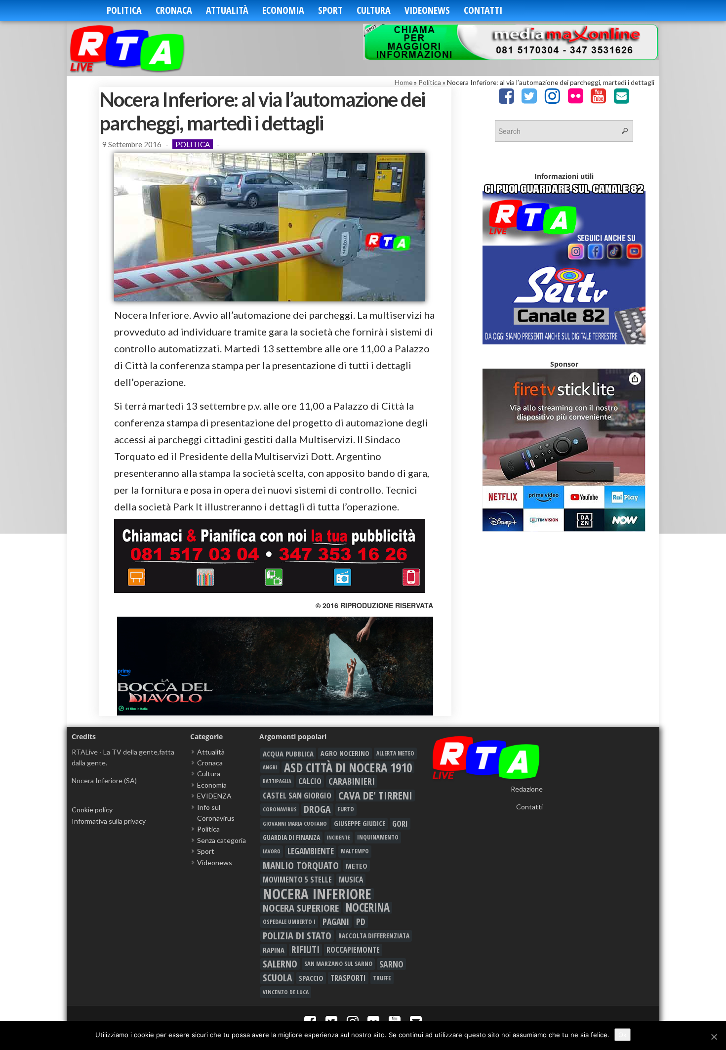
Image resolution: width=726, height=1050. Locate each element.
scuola (277, 978)
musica (351, 879)
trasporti (348, 977)
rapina (273, 950)
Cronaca (174, 10)
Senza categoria (221, 840)
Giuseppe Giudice (359, 823)
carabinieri (351, 781)
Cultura (374, 10)
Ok (622, 1035)
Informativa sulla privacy (109, 821)
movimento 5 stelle (297, 879)
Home (403, 82)
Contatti (483, 10)
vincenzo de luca (286, 992)
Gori (400, 823)
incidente (338, 837)
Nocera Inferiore (317, 894)
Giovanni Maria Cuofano (295, 823)
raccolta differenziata (373, 935)
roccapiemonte (353, 950)
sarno (391, 964)
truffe (382, 977)
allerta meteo (395, 753)
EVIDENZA (214, 796)
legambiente (310, 851)
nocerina (368, 908)
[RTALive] (142, 48)
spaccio (311, 978)
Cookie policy (92, 809)
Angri (270, 767)
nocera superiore (301, 908)
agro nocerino (345, 753)
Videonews (427, 10)
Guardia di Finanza (291, 837)
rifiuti (305, 950)
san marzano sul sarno (338, 964)
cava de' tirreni (375, 795)
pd (360, 921)
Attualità (227, 10)
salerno (280, 964)
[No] (714, 1037)
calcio (310, 781)
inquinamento (378, 837)
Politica (124, 10)
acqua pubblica (288, 753)
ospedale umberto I (289, 921)
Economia (283, 10)
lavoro (272, 851)
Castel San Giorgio (297, 795)
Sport (330, 10)
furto (346, 809)
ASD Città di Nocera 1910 (348, 767)
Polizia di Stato (297, 936)
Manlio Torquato (301, 866)
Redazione (527, 789)
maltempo (355, 851)
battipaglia (277, 781)
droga (317, 809)
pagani (336, 921)
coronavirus (280, 809)
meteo (356, 866)
